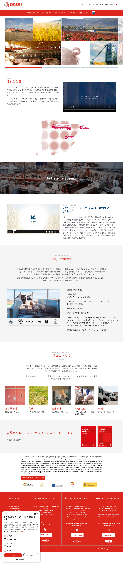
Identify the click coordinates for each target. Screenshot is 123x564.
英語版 (10, 440)
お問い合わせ (83, 13)
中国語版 (17, 440)
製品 (97, 4)
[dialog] (21, 536)
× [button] (37, 513)
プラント (84, 4)
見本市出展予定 (109, 4)
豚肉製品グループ (32, 13)
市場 (101, 4)
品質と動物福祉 (46, 13)
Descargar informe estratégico (33, 477)
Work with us (45, 534)
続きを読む (20, 531)
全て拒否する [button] (30, 555)
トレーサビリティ (60, 13)
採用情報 (73, 13)
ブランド (91, 4)
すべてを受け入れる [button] (13, 555)
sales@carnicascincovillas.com (77, 514)
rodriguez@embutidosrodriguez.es (109, 514)
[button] (21, 559)
